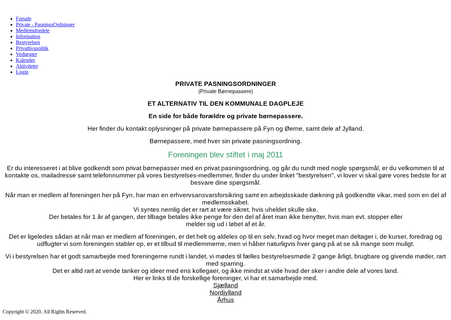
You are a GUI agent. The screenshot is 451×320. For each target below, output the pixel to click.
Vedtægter (26, 54)
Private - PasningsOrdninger (45, 24)
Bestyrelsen (28, 42)
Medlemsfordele (33, 30)
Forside (23, 18)
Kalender (25, 60)
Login (22, 72)
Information (28, 36)
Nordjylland (226, 292)
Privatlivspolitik (32, 48)
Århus (225, 299)
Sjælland (225, 285)
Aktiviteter (27, 66)
